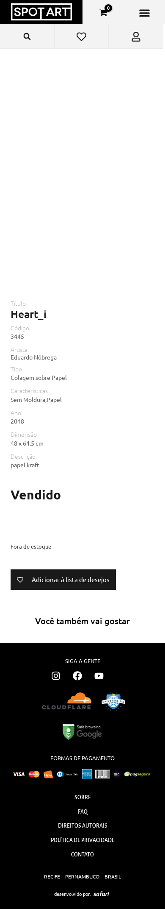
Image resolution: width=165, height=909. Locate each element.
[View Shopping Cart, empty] (103, 12)
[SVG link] (101, 893)
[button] (144, 13)
